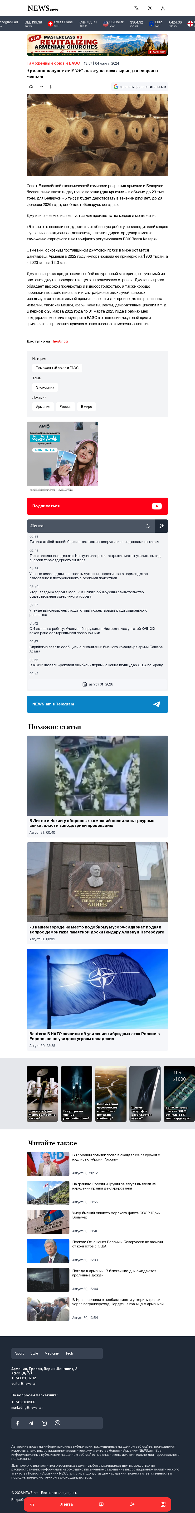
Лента (66, 1504)
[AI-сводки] (161, 526)
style (34, 1353)
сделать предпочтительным (143, 87)
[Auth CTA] (163, 8)
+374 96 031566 (23, 1402)
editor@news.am (24, 1383)
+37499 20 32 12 (23, 1378)
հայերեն (60, 341)
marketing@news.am (27, 1407)
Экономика (45, 387)
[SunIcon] (150, 8)
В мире (86, 407)
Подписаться (46, 506)
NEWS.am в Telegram (53, 704)
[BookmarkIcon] (52, 86)
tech (69, 1353)
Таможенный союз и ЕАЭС (53, 63)
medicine (52, 1353)
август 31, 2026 (101, 684)
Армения (43, 407)
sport (19, 1353)
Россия (66, 407)
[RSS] (148, 526)
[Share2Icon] (41, 86)
